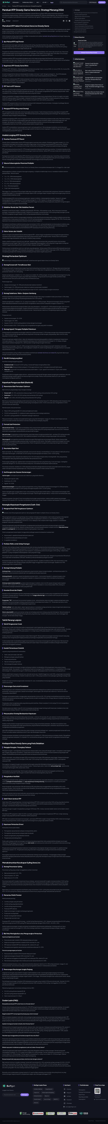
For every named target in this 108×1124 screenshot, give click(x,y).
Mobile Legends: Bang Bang (48, 1092)
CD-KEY (45, 2)
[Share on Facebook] (63, 21)
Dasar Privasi (82, 1094)
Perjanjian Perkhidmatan (84, 1092)
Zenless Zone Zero (38, 1095)
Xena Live (36, 1102)
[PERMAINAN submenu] (20, 2)
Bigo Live (47, 1095)
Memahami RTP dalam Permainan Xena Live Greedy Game (86, 12)
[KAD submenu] (40, 2)
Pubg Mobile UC (49, 1089)
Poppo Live (36, 1092)
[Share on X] (66, 21)
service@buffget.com (70, 1106)
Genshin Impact (37, 1099)
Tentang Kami (82, 1090)
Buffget (4, 6)
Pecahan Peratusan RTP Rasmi (81, 24)
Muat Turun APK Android (101, 1099)
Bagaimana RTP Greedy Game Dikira (82, 16)
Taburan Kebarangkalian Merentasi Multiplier (84, 26)
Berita (51, 2)
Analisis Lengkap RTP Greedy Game (81, 22)
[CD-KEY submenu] (48, 2)
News (9, 6)
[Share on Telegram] (69, 21)
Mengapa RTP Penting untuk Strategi (82, 20)
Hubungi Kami (82, 1099)
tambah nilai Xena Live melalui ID (47, 352)
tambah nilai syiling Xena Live (51, 36)
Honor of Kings (47, 1099)
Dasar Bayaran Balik (83, 1097)
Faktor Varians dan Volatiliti (80, 29)
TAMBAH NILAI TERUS (27, 2)
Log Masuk (102, 2)
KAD (38, 2)
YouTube (69, 1096)
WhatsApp (69, 1103)
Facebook (69, 1099)
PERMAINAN (16, 2)
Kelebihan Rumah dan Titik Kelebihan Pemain (84, 28)
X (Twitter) (69, 1089)
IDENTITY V (56, 1099)
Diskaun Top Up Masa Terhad (89, 52)
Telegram (69, 1092)
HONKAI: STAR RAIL (38, 1089)
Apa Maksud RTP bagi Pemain (81, 14)
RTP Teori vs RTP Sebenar (80, 18)
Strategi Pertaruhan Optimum (80, 31)
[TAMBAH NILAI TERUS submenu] (34, 2)
